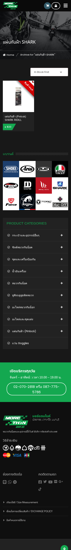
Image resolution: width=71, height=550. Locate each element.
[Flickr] (55, 481)
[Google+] (61, 481)
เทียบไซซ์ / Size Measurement (22, 502)
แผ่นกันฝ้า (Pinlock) (24, 331)
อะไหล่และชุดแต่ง (22, 319)
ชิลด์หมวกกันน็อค (22, 247)
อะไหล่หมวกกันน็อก (23, 307)
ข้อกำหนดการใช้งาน (16, 520)
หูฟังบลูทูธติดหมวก (23, 295)
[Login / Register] (55, 5)
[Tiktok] (39, 489)
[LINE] (4, 482)
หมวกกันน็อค (19, 283)
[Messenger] (15, 482)
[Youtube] (50, 482)
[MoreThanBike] (10, 6)
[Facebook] (40, 482)
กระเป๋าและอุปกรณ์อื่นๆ (25, 235)
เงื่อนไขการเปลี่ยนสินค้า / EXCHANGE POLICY (29, 511)
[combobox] (49, 72)
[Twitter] (45, 481)
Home (10, 55)
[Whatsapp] (10, 482)
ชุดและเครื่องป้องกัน (24, 259)
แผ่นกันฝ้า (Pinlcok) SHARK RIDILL (15, 118)
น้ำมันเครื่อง (19, 271)
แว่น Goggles (20, 343)
